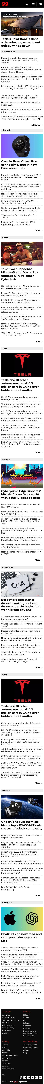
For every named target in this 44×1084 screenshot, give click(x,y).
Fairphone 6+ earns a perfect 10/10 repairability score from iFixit (18, 223)
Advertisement (8, 1025)
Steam (5, 1053)
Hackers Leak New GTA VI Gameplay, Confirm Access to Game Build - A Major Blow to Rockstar (21, 326)
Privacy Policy (8, 1028)
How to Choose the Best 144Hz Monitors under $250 (21, 103)
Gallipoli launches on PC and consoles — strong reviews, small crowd (21, 287)
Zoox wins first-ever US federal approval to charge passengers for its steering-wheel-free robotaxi (20, 774)
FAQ (25, 1053)
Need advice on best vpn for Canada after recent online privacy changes (21, 639)
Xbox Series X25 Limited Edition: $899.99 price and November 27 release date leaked (21, 177)
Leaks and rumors (30, 1047)
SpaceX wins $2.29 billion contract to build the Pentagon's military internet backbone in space (19, 854)
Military (26, 1015)
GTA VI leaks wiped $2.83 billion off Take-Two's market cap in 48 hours (21, 318)
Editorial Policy (8, 1018)
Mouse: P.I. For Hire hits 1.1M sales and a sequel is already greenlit (20, 294)
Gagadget (5, 3)
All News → (37, 125)
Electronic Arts (8, 1069)
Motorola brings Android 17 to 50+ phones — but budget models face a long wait (22, 87)
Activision (6, 1063)
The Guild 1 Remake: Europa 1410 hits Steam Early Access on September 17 (19, 96)
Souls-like (6, 1050)
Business (27, 1028)
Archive (5, 1033)
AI (24, 1020)
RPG (4, 1047)
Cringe (26, 1050)
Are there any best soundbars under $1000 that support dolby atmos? (22, 618)
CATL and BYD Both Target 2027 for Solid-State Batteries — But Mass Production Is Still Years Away (22, 765)
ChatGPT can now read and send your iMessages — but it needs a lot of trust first (22, 412)
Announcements (30, 1045)
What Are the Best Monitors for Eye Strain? (18, 216)
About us (6, 1015)
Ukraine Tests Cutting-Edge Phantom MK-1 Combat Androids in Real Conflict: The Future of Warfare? (22, 870)
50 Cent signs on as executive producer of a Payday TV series (21, 546)
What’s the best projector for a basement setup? (21, 625)
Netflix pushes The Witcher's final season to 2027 (21, 553)
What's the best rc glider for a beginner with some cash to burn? (20, 653)
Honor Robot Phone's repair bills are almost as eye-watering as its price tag (20, 195)
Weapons (27, 1026)
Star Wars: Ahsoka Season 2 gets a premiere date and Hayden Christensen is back (21, 530)
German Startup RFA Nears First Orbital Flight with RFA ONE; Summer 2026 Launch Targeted (20, 880)
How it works (28, 1036)
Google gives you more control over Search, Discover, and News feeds (19, 956)
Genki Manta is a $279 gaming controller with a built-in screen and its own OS (21, 209)
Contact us (6, 1030)
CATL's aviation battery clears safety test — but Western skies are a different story (21, 757)
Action (5, 1045)
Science (26, 1023)
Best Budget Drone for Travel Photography (15, 888)
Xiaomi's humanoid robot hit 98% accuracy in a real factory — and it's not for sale (20, 427)
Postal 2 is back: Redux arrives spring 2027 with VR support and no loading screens (19, 60)
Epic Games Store (9, 1055)
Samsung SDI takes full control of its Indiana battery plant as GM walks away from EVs (20, 741)
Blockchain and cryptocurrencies (30, 1032)
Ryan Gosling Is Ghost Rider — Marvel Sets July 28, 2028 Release (22, 513)
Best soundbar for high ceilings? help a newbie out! (20, 632)
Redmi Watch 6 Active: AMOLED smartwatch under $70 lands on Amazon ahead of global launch (21, 69)
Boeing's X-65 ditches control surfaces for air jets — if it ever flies (21, 836)
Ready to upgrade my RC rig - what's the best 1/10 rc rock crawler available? (21, 646)
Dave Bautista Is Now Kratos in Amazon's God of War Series (21, 506)
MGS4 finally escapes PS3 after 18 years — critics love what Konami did (21, 301)
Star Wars (6, 1058)
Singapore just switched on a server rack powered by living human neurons (21, 405)
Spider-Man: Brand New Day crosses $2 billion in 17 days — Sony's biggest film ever (20, 521)
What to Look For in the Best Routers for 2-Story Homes (21, 110)
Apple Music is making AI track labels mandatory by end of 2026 (19, 949)
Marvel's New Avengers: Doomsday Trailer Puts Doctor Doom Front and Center (21, 538)
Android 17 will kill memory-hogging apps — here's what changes (19, 970)
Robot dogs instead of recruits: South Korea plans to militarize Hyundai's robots (22, 862)
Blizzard (5, 1066)
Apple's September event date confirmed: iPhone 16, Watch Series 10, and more (22, 419)
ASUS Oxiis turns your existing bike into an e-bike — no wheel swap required (22, 750)
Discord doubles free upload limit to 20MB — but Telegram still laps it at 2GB (21, 991)
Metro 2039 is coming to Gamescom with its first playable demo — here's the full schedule (21, 79)
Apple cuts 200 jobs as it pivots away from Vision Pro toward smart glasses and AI (22, 118)
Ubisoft (5, 1061)
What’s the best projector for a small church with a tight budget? (19, 660)
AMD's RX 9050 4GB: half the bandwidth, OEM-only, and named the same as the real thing (21, 186)
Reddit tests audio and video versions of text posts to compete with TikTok (21, 984)
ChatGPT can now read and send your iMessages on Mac (19, 398)
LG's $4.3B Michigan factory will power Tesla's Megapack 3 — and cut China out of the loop (21, 444)
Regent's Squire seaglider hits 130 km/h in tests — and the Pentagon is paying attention (21, 844)
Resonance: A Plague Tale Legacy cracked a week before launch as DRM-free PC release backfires (22, 309)
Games (26, 1018)
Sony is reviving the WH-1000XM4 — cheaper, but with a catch (19, 202)
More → (39, 230)
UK (3, 1074)
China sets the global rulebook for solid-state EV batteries (21, 724)
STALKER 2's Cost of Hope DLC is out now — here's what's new (21, 334)
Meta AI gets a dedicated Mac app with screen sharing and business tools (20, 436)
